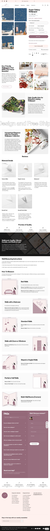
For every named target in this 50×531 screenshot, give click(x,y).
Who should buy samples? (33, 43)
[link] (7, 86)
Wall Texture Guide (44, 54)
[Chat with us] (47, 427)
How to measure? (41, 25)
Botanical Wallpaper (15, 502)
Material (30, 20)
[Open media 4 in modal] (21, 30)
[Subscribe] (22, 521)
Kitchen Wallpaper (26, 496)
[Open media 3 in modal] (8, 30)
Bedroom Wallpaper (26, 498)
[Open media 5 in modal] (8, 44)
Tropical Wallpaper (15, 499)
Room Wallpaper (26, 499)
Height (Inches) (41, 29)
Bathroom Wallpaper (26, 504)
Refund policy (8, 529)
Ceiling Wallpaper (26, 501)
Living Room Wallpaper (27, 495)
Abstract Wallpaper (15, 498)
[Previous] (16, 1)
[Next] (34, 1)
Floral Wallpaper (15, 495)
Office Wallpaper (26, 502)
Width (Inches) (31, 29)
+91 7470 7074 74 (45, 49)
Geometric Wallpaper (15, 501)
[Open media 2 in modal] (21, 17)
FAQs (11, 417)
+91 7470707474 (17, 473)
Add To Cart (38, 36)
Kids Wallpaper (14, 496)
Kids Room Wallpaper (26, 510)
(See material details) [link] (36, 20)
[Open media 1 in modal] (8, 17)
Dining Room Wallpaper (27, 507)
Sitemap (16, 529)
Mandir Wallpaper (26, 505)
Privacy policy (3, 529)
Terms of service (12, 529)
